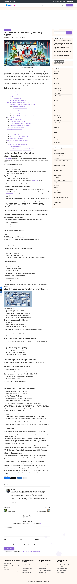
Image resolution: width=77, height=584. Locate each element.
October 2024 (57, 122)
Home (5, 8)
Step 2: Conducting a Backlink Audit (17, 121)
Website (37, 539)
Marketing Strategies (58, 190)
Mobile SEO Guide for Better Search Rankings (61, 56)
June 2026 (56, 73)
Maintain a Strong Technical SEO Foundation (19, 136)
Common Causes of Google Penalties (18, 100)
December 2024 (57, 117)
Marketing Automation (26, 572)
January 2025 (57, 115)
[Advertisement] (38, 18)
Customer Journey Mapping (59, 165)
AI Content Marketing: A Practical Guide (62, 40)
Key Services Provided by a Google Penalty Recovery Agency (23, 104)
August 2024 (56, 127)
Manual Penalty (15, 96)
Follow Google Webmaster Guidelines (18, 131)
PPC (60, 195)
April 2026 (56, 78)
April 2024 (56, 137)
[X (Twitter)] (1, 290)
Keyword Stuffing (9, 193)
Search (56, 29)
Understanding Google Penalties (14, 91)
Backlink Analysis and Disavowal (20, 110)
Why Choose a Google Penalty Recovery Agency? (17, 140)
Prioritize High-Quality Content (16, 134)
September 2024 (57, 125)
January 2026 (57, 85)
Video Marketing (57, 202)
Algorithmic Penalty (17, 98)
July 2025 (56, 100)
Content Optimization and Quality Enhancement (23, 112)
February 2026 (57, 83)
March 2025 (56, 110)
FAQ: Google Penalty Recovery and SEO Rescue (17, 144)
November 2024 (57, 120)
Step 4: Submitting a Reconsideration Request (19, 125)
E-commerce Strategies (59, 170)
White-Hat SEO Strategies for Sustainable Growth (23, 115)
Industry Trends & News (44, 564)
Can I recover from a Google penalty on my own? (20, 150)
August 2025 (56, 98)
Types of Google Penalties (15, 94)
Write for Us (44, 579)
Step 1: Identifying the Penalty (16, 119)
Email (21, 539)
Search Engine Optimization (61, 197)
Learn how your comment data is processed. (30, 551)
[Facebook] (1, 287)
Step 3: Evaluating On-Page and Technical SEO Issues (21, 123)
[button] (69, 5)
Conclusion (9, 142)
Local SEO (56, 187)
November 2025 (57, 90)
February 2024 (57, 142)
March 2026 (56, 81)
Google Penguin (9, 181)
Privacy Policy (38, 579)
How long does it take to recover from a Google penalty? (22, 148)
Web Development (58, 204)
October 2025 (57, 93)
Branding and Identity (58, 158)
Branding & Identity (43, 568)
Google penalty (8, 158)
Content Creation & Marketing (28, 564)
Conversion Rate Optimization (61, 163)
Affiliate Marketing (58, 150)
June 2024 (56, 132)
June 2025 (56, 103)
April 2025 (56, 108)
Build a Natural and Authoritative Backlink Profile (20, 133)
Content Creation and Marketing (61, 160)
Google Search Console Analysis (20, 108)
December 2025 (57, 88)
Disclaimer (32, 579)
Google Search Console (15, 233)
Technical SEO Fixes (17, 113)
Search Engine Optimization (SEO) (11, 565)
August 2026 (56, 71)
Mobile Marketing (57, 192)
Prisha (13, 489)
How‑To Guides (57, 177)
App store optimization (59, 155)
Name (5, 539)
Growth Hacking (57, 175)
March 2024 (56, 139)
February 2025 (57, 112)
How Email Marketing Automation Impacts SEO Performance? (63, 44)
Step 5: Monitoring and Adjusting (17, 127)
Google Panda (35, 180)
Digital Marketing (10, 8)
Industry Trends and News (59, 180)
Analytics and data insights (60, 153)
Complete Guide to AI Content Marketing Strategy (62, 52)
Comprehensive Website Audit (18, 106)
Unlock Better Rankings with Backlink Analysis (62, 48)
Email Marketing (57, 172)
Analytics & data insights (62, 570)
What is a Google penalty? (15, 146)
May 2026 (56, 76)
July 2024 (56, 130)
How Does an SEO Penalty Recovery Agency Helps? (18, 102)
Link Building (56, 185)
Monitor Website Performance (16, 138)
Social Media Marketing (59, 199)
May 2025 (56, 105)
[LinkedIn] (1, 292)
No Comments (22, 37)
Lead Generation (57, 182)
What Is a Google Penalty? (15, 92)
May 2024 (56, 135)
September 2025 (57, 95)
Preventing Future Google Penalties (14, 129)
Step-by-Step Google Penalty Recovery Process (17, 117)
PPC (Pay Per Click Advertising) (11, 571)
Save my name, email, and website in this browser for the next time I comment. (20, 544)
